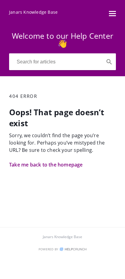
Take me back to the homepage (46, 164)
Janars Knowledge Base (62, 236)
